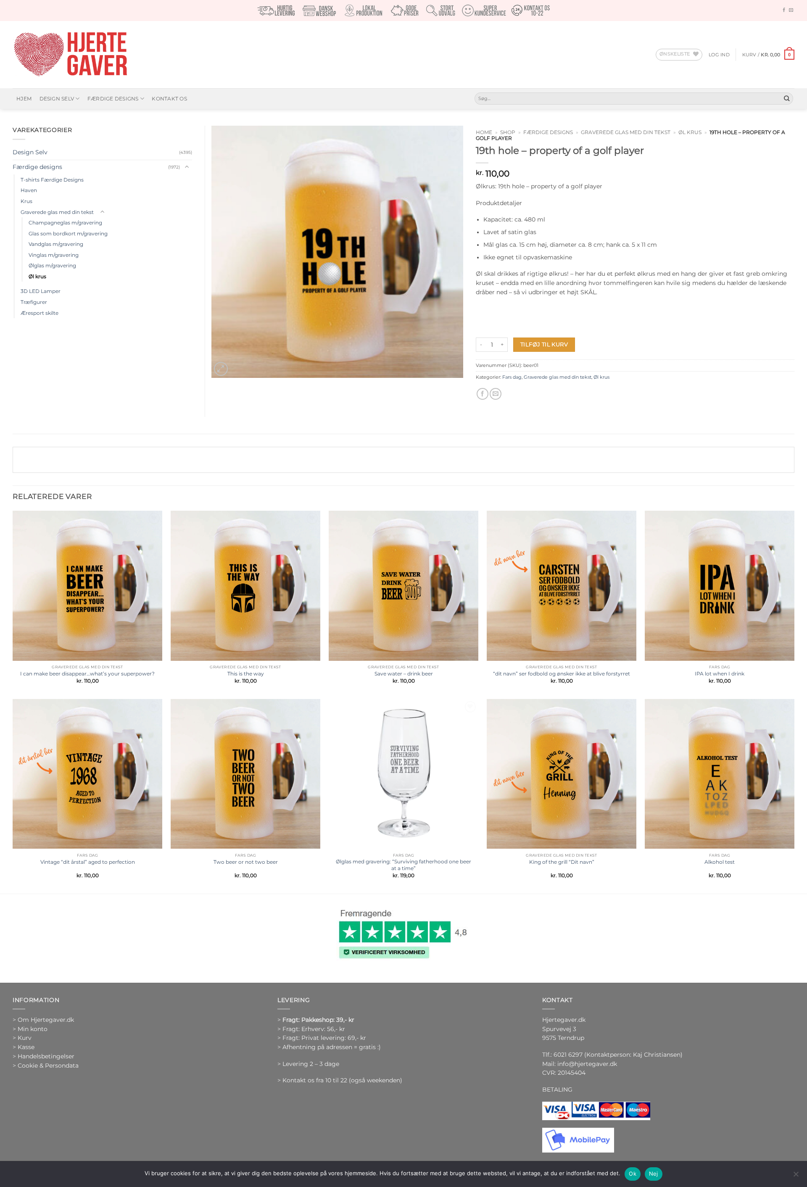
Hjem (24, 98)
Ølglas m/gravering (52, 265)
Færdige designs (113, 98)
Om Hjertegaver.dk (46, 1019)
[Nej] (796, 1176)
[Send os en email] (791, 10)
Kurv (25, 1037)
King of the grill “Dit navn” (561, 862)
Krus (26, 201)
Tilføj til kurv (544, 344)
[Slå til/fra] (187, 167)
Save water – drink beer (403, 673)
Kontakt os (169, 98)
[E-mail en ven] (495, 394)
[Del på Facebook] (482, 394)
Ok (632, 1173)
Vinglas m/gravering (54, 255)
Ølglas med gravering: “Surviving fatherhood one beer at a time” (403, 864)
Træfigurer (34, 302)
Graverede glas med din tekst (625, 132)
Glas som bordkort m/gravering (68, 233)
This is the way (245, 673)
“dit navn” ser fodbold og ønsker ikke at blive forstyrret (561, 673)
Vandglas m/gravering (56, 244)
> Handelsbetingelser (43, 1056)
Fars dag (512, 377)
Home (484, 132)
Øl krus (690, 132)
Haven (29, 190)
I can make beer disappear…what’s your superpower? (87, 673)
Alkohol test (719, 862)
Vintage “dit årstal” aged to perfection (87, 862)
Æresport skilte (39, 313)
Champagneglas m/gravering (65, 222)
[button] (719, 54)
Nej (653, 1173)
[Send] (787, 98)
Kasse (26, 1047)
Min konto (32, 1029)
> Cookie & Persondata (46, 1065)
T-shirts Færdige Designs (52, 180)
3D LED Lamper (41, 291)
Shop (507, 132)
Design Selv (57, 98)
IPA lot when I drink (719, 673)
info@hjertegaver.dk (586, 1063)
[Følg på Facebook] (784, 10)
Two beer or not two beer (246, 862)
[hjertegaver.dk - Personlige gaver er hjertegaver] (70, 54)
